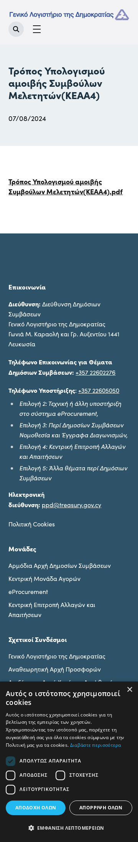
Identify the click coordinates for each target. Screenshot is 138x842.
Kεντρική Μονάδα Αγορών (44, 578)
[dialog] (69, 762)
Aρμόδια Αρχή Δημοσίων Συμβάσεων (59, 565)
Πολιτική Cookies (31, 524)
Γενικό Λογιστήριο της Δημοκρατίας (56, 656)
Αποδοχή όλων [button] (35, 807)
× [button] (129, 690)
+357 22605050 (98, 390)
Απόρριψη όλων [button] (100, 807)
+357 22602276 (95, 372)
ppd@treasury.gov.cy (71, 505)
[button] (69, 828)
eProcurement (28, 591)
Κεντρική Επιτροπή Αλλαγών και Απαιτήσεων (51, 609)
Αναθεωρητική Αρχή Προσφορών (54, 669)
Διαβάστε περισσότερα (95, 745)
